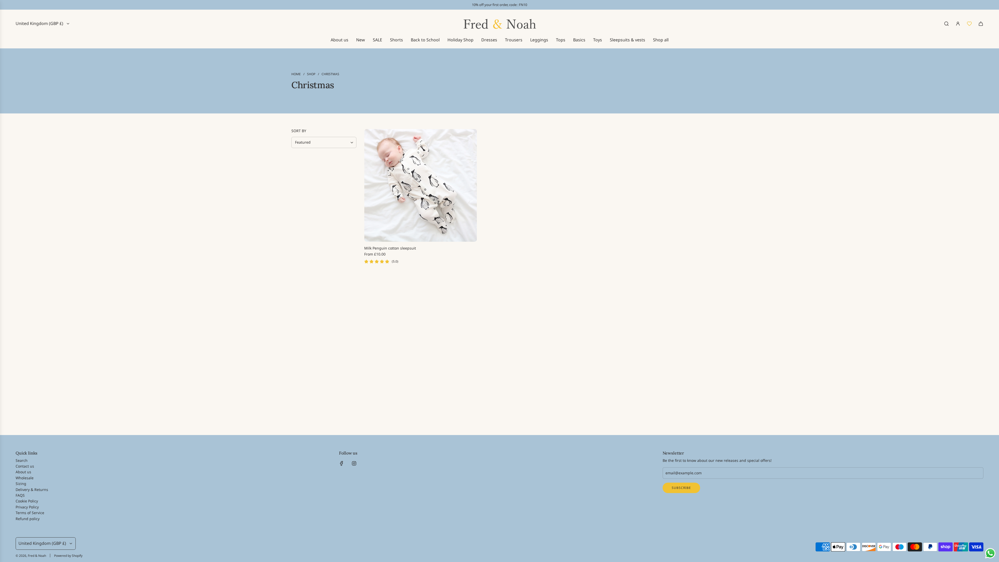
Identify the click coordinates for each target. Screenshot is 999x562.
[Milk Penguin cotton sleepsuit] (420, 185)
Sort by (298, 131)
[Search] (946, 23)
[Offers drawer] (969, 23)
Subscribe (681, 488)
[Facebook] (341, 463)
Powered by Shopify (68, 555)
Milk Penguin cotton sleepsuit (390, 248)
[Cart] (981, 23)
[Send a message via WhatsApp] (990, 553)
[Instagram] (354, 463)
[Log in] (958, 23)
